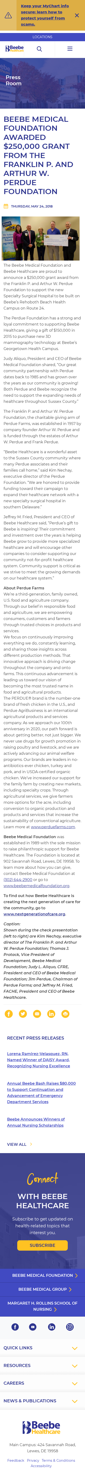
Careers (14, 1383)
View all (16, 1144)
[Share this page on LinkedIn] (51, 1014)
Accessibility (41, 1466)
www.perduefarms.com (53, 827)
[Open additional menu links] (70, 49)
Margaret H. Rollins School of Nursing (42, 1306)
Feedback (15, 1460)
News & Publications (30, 1401)
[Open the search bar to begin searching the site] (39, 49)
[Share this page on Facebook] (9, 1014)
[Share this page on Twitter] (23, 1014)
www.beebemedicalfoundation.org (36, 886)
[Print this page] (65, 1014)
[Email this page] (37, 1014)
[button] (77, 15)
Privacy (33, 1460)
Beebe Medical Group (42, 1289)
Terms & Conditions (58, 1460)
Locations (42, 37)
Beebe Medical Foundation (42, 1275)
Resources (17, 1365)
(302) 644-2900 (18, 879)
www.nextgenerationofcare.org (34, 914)
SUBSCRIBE (42, 1245)
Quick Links (18, 1348)
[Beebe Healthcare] (15, 54)
